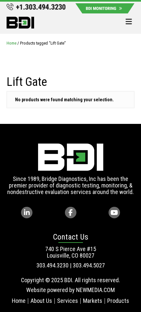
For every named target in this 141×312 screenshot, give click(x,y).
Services (67, 300)
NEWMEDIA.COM (95, 289)
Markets (92, 300)
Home (11, 43)
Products (118, 300)
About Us (41, 300)
